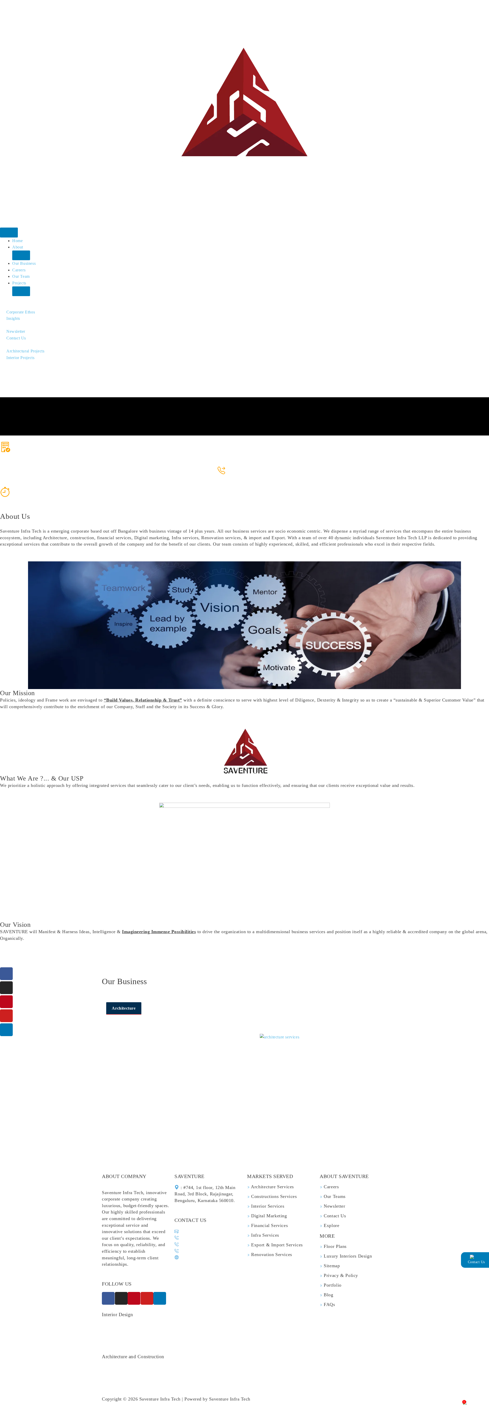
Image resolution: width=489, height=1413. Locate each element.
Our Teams (334, 1196)
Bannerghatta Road (229, 1326)
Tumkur (340, 1339)
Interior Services (267, 1206)
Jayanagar (132, 1326)
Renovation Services (271, 1254)
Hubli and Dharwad (355, 1332)
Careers (330, 1186)
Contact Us (334, 1215)
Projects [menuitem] (19, 283)
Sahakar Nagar (235, 1332)
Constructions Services (273, 1196)
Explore (330, 1225)
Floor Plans (334, 1246)
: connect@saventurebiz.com (204, 1231)
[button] (21, 255)
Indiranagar (361, 1326)
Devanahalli (262, 1332)
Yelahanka (168, 1332)
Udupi (324, 1339)
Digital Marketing (268, 1215)
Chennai (186, 1345)
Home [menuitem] (17, 241)
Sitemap (331, 1265)
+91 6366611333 (247, 470)
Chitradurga (247, 1339)
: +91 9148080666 (195, 1251)
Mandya (213, 1339)
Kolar (229, 1339)
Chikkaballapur (116, 1339)
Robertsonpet (288, 1339)
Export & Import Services (276, 1244)
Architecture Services (272, 1186)
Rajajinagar (199, 1326)
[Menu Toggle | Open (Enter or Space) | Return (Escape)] (9, 232)
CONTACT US (190, 1220)
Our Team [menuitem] (21, 276)
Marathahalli (175, 1326)
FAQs (328, 1304)
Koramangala (144, 1332)
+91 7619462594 (247, 477)
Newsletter (333, 1206)
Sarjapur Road (336, 1326)
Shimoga (357, 1339)
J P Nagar (153, 1326)
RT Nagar (284, 1332)
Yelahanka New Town (200, 1332)
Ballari (374, 1339)
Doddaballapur (145, 1339)
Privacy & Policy (340, 1275)
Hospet (309, 1339)
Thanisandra (307, 1332)
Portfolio (332, 1285)
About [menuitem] (17, 247)
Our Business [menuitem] (24, 263)
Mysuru (328, 1332)
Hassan (267, 1339)
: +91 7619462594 (195, 1238)
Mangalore (136, 1345)
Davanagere (113, 1345)
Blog (327, 1294)
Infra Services (264, 1235)
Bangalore (111, 1326)
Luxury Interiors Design (347, 1256)
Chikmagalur (192, 1339)
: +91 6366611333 (195, 1244)
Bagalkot (169, 1339)
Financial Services (269, 1225)
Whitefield (311, 1326)
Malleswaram (261, 1326)
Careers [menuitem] (18, 270)
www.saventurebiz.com (202, 1257)
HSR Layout (287, 1326)
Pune (172, 1345)
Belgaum (156, 1345)
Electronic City (116, 1332)
